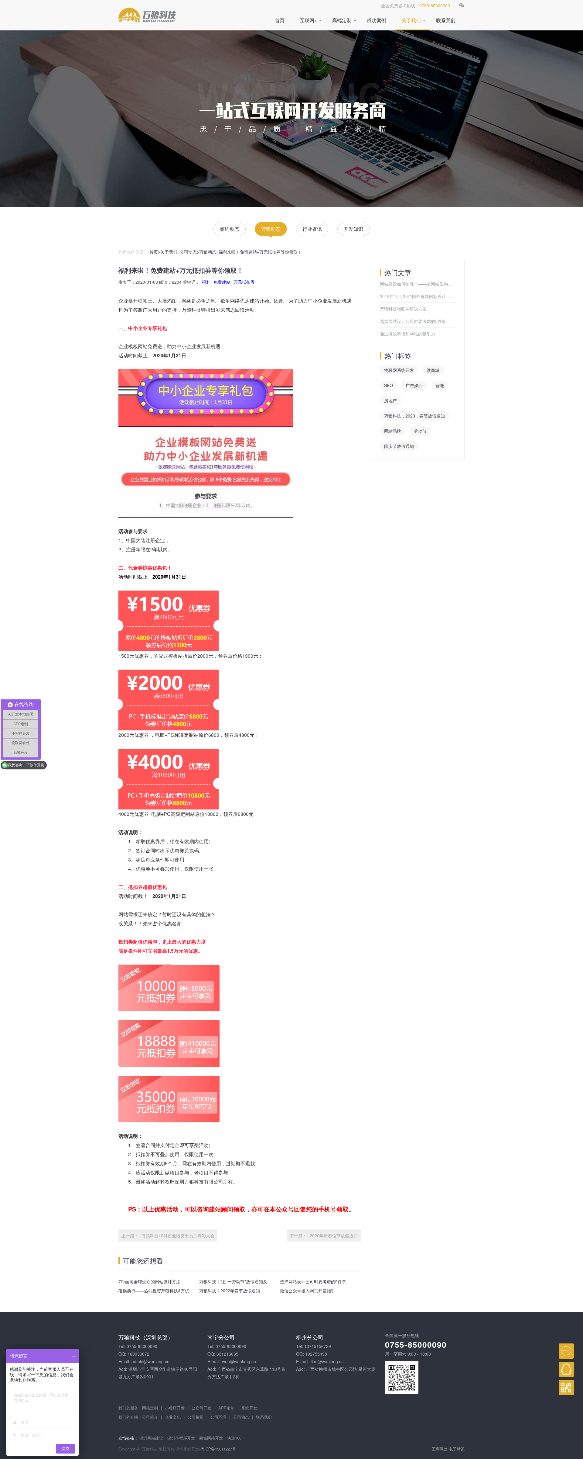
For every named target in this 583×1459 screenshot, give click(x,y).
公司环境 (218, 1417)
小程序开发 (175, 1408)
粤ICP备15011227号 (218, 1449)
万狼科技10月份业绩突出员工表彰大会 (177, 1235)
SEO (388, 385)
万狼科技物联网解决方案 (403, 309)
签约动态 (229, 228)
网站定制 (150, 1408)
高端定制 (342, 20)
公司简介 (150, 1417)
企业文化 (173, 1417)
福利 (206, 282)
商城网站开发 (211, 1438)
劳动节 (420, 431)
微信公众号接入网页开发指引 (307, 1290)
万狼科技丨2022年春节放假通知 (229, 1290)
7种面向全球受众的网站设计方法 (149, 1281)
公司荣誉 (195, 1417)
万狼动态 (271, 228)
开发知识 (353, 228)
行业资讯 (312, 228)
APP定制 (226, 1408)
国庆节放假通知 (399, 446)
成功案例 (376, 20)
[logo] (147, 15)
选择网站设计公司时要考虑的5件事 (313, 1281)
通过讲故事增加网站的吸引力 (407, 334)
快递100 (234, 1438)
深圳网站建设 (151, 1438)
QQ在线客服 (566, 1369)
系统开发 (249, 1408)
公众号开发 (201, 1408)
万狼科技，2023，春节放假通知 (414, 416)
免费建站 (221, 282)
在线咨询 (566, 1351)
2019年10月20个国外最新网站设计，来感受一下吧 (418, 296)
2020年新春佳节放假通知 (334, 1235)
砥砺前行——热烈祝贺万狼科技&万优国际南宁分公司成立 (172, 1290)
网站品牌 (392, 431)
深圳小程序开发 (181, 1438)
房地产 (390, 400)
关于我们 (411, 20)
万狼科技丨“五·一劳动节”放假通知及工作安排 (241, 1281)
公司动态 (188, 252)
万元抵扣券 (244, 282)
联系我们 (445, 20)
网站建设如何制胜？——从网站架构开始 (418, 284)
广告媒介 (414, 385)
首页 (280, 20)
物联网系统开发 (399, 370)
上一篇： (129, 1235)
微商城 (433, 370)
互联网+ (308, 20)
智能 (439, 385)
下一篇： (298, 1235)
